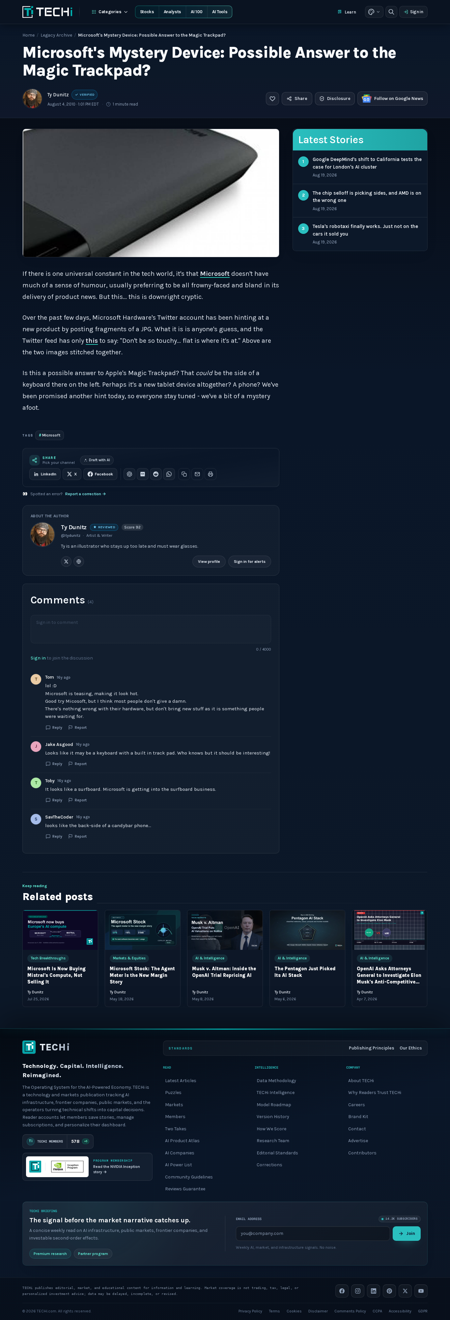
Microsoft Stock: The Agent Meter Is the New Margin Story (142, 975)
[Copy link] (184, 474)
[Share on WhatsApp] (169, 474)
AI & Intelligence (209, 958)
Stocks (147, 11)
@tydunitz (70, 535)
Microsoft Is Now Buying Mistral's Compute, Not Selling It (56, 975)
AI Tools (219, 11)
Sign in (416, 11)
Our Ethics (411, 1048)
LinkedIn (48, 474)
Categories (110, 11)
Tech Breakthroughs (48, 958)
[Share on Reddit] (156, 474)
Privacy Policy (250, 1310)
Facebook (104, 474)
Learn (350, 12)
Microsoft (215, 273)
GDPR (423, 1310)
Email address (249, 1219)
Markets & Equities (129, 958)
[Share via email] (197, 474)
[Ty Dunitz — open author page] (32, 99)
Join (410, 1233)
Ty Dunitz (58, 95)
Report (81, 727)
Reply (57, 727)
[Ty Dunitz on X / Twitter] (66, 561)
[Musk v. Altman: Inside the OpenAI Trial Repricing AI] (225, 930)
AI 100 (197, 11)
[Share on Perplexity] (143, 474)
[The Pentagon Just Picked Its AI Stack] (307, 930)
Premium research (50, 1253)
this (92, 340)
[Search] (391, 12)
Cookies (294, 1310)
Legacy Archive (56, 35)
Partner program (93, 1253)
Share (301, 98)
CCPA (377, 1310)
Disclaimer (318, 1310)
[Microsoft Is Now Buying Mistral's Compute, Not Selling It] (60, 930)
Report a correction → (85, 494)
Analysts (172, 11)
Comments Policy (350, 1310)
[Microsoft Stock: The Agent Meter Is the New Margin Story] (142, 930)
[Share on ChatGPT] (129, 474)
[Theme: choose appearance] (374, 12)
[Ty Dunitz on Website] (78, 561)
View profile (209, 561)
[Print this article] (210, 474)
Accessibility (400, 1310)
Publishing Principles (371, 1048)
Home (28, 35)
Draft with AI (99, 460)
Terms (274, 1310)
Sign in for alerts (250, 561)
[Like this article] (272, 98)
